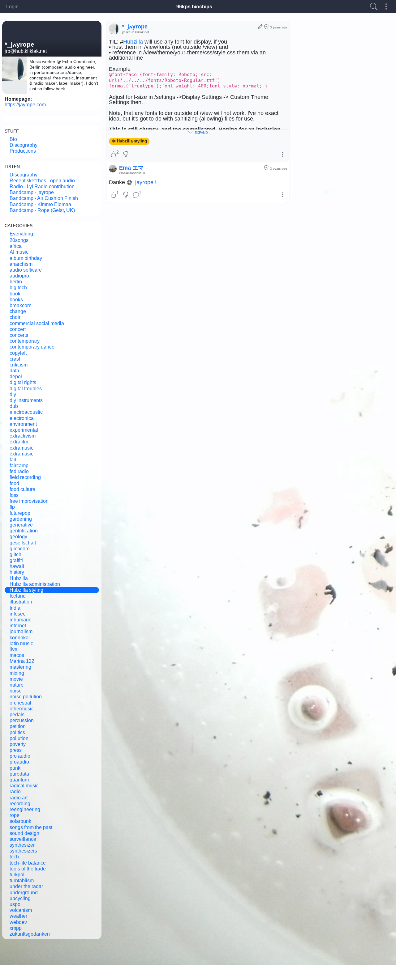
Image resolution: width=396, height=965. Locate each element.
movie (16, 679)
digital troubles (26, 388)
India (15, 608)
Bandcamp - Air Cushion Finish (44, 198)
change (18, 311)
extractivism (23, 435)
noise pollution (26, 696)
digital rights (23, 382)
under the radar (26, 886)
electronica (22, 418)
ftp (12, 507)
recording (20, 803)
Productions (23, 151)
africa (16, 246)
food (14, 483)
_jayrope (142, 182)
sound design (24, 833)
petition (18, 726)
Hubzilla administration (35, 584)
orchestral (20, 702)
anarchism (21, 264)
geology (18, 536)
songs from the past (31, 827)
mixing (17, 673)
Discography (23, 145)
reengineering (25, 809)
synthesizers (23, 850)
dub (14, 406)
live (13, 649)
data (14, 370)
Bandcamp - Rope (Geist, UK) (42, 210)
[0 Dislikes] (126, 155)
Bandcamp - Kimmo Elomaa (40, 204)
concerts (19, 335)
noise (16, 690)
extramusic (21, 448)
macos (17, 655)
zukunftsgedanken (30, 934)
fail (13, 459)
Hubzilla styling (26, 590)
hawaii (17, 566)
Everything (21, 233)
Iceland (18, 596)
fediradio (19, 471)
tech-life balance (28, 863)
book (15, 293)
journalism (21, 631)
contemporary (25, 341)
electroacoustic (26, 412)
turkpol (17, 874)
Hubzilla (19, 578)
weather (18, 916)
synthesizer (22, 845)
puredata (19, 774)
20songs (19, 240)
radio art (19, 797)
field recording (25, 477)
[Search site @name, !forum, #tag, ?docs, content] (374, 6)
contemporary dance (32, 346)
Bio (13, 139)
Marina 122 (22, 661)
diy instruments (26, 400)
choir (15, 317)
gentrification (24, 530)
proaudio (19, 761)
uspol (16, 904)
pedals (17, 714)
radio (15, 791)
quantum (19, 779)
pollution (19, 738)
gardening (21, 519)
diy (13, 394)
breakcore (21, 305)
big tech (18, 287)
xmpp (16, 928)
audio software (26, 270)
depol (16, 376)
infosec (17, 613)
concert (18, 329)
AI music (19, 252)
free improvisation (29, 501)
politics (17, 732)
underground (24, 892)
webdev (18, 922)
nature (17, 685)
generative (21, 524)
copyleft (18, 353)
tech (14, 856)
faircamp (19, 465)
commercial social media (37, 323)
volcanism (21, 910)
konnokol (20, 637)
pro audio (20, 756)
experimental (24, 430)
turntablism (22, 880)
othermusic (22, 708)
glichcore (20, 548)
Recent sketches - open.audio (42, 180)
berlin (16, 281)
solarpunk (20, 821)
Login (12, 6)
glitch (15, 554)
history (17, 572)
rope (14, 815)
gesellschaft (23, 542)
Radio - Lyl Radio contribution (42, 186)
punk (15, 768)
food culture (22, 489)
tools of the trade (28, 868)
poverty (18, 744)
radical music (24, 785)
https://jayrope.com (25, 104)
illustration (21, 601)
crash (16, 359)
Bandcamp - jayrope (32, 192)
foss (14, 495)
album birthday (26, 258)
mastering (20, 667)
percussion (22, 720)
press (16, 750)
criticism (19, 364)
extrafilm (19, 441)
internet (18, 625)
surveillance (23, 839)
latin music (21, 643)
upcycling (20, 898)
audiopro (19, 275)
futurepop (20, 513)
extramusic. (22, 453)
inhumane (21, 619)
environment (23, 424)
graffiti (16, 560)
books (16, 299)
